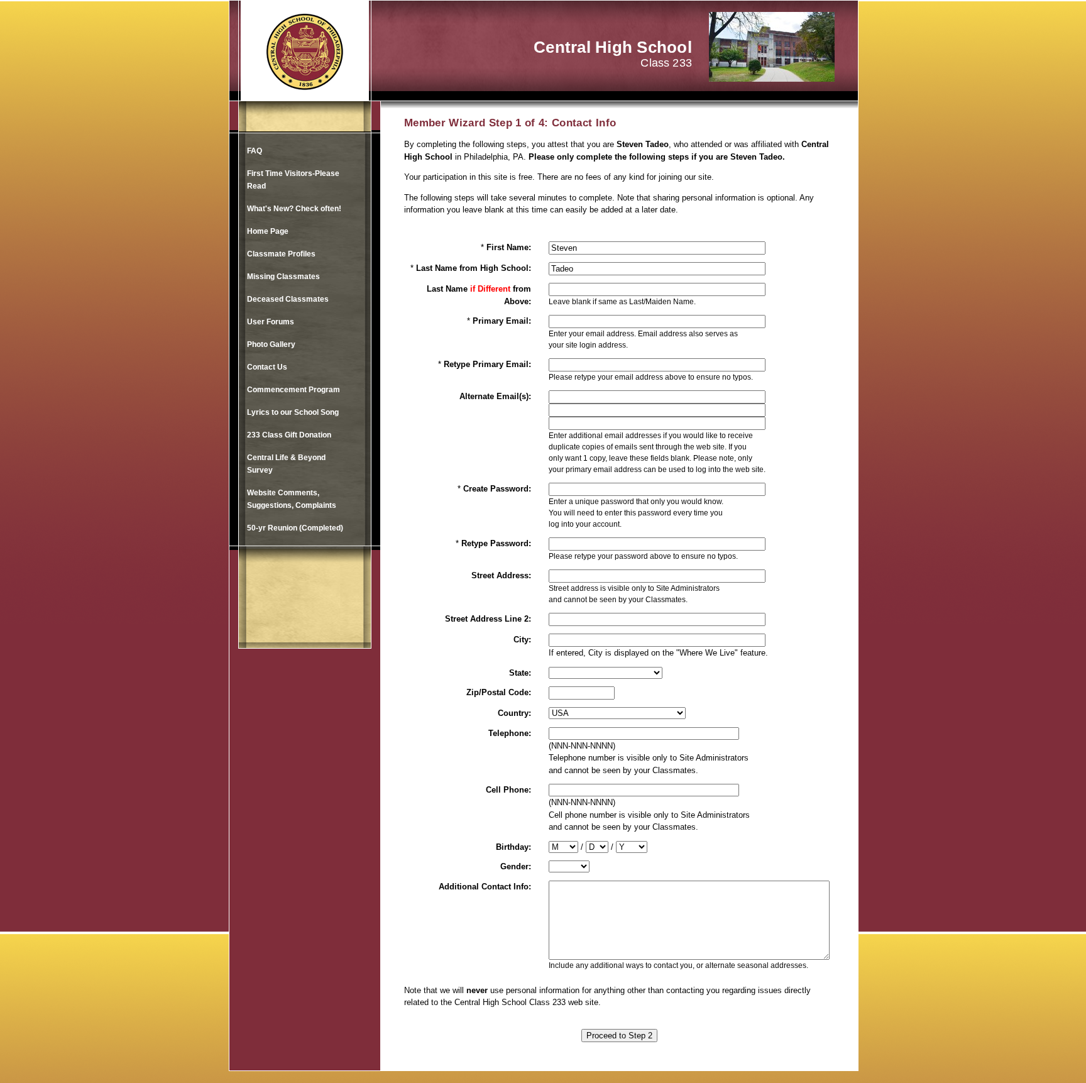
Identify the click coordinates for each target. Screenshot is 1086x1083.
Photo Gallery (271, 344)
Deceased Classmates (288, 299)
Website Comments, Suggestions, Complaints (291, 499)
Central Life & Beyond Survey (286, 464)
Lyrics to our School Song (293, 412)
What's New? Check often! (294, 208)
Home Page (267, 231)
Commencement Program (293, 389)
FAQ (254, 150)
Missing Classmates (283, 276)
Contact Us (267, 367)
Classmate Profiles (281, 254)
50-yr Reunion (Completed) (295, 528)
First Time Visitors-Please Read (293, 179)
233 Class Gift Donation (289, 435)
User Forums (270, 321)
